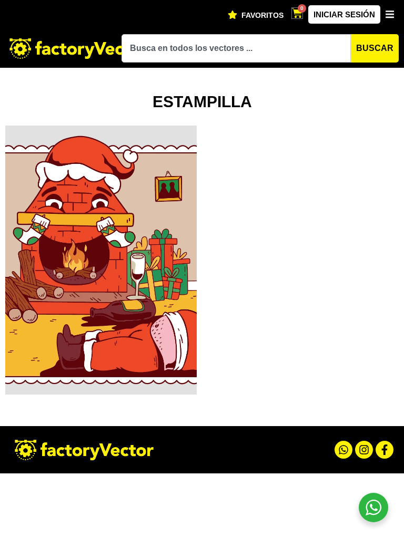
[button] (389, 14)
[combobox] (236, 48)
